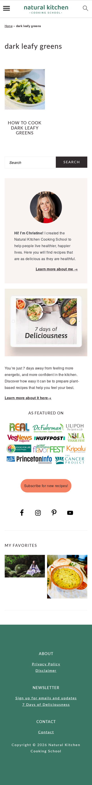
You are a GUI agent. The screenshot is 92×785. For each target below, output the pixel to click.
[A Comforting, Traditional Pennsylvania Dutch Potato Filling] (67, 577)
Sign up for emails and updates (46, 698)
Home (9, 26)
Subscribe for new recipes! (46, 485)
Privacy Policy (46, 664)
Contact (46, 732)
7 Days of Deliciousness (46, 704)
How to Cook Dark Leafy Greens (25, 128)
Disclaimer (46, 671)
